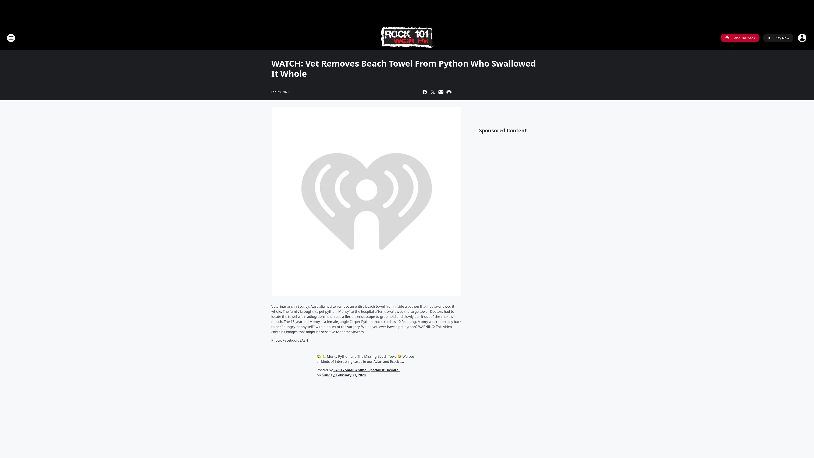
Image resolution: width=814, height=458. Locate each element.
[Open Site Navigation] (11, 38)
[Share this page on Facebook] (425, 92)
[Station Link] (407, 38)
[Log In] (802, 38)
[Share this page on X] (433, 92)
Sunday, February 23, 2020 (344, 375)
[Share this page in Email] (441, 92)
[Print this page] (449, 92)
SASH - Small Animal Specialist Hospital (366, 370)
